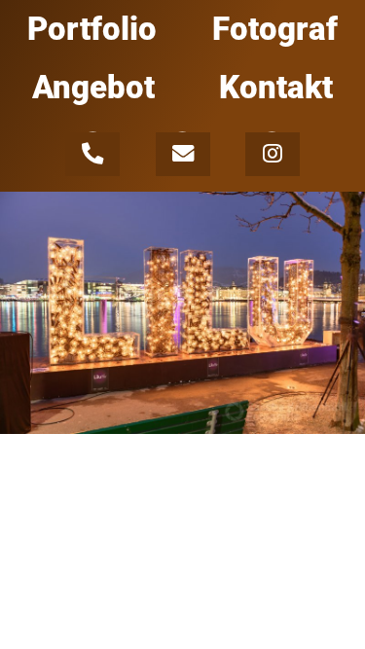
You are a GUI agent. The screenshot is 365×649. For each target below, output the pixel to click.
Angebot (93, 87)
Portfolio (92, 29)
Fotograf (275, 29)
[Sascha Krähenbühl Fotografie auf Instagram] (272, 151)
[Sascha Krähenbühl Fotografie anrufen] (95, 151)
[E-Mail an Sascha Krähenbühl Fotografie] (185, 151)
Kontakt (276, 87)
